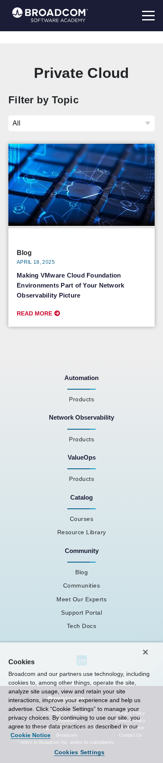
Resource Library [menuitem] (81, 532)
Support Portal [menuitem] (81, 612)
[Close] (145, 652)
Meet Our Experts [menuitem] (81, 599)
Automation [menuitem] (81, 377)
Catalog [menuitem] (81, 497)
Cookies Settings (79, 752)
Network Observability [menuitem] (81, 417)
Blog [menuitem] (81, 572)
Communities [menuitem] (81, 585)
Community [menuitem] (82, 550)
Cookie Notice (30, 735)
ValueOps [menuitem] (82, 457)
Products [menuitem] (81, 399)
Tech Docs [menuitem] (82, 626)
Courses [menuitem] (82, 518)
